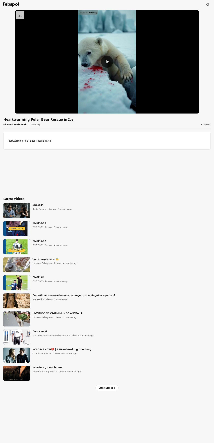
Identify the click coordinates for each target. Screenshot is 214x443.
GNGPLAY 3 (39, 223)
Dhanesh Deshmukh (15, 124)
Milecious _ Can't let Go (47, 367)
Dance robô (39, 331)
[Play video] (107, 62)
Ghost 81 (37, 204)
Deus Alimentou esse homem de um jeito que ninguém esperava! (73, 295)
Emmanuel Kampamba (43, 371)
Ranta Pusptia (39, 209)
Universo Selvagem (42, 263)
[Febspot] (11, 4)
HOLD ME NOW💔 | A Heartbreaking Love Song (61, 349)
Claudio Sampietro (41, 353)
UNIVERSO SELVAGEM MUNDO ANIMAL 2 (57, 313)
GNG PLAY (37, 227)
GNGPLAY (38, 277)
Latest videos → (107, 387)
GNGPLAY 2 (39, 241)
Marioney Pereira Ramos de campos (50, 335)
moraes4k (37, 299)
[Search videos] (208, 4)
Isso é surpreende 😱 (45, 259)
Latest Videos (13, 199)
